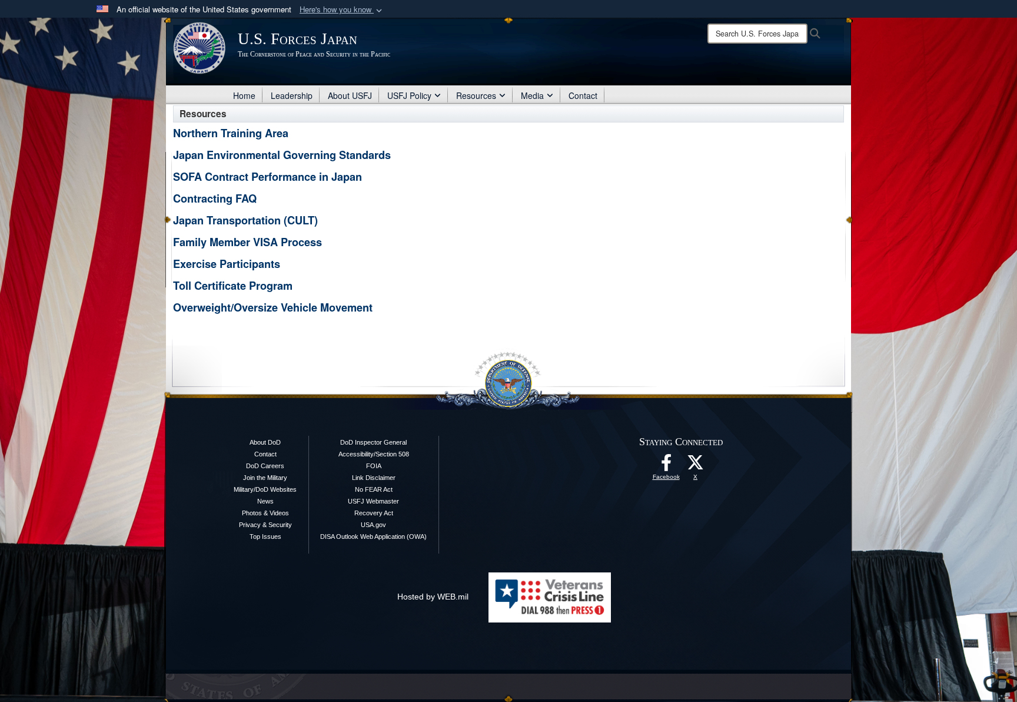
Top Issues (265, 536)
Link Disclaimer (374, 477)
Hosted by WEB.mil (432, 596)
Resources (476, 95)
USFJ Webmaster (373, 501)
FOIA (373, 465)
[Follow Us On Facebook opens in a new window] (666, 466)
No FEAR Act (374, 489)
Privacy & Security (265, 524)
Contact (583, 95)
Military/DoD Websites (265, 489)
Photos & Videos (265, 512)
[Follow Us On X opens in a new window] (695, 466)
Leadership (292, 95)
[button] (342, 10)
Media (532, 95)
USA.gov (373, 524)
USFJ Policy (409, 95)
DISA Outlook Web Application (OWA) (373, 536)
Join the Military (265, 477)
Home (244, 95)
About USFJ (350, 95)
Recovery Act (373, 512)
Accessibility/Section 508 (373, 454)
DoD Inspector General (373, 442)
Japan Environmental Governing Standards (282, 155)
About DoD (265, 442)
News (265, 501)
